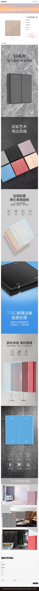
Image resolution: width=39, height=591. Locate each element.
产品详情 (4, 43)
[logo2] (11, 558)
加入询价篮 (31, 36)
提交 (35, 583)
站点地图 (34, 588)
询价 (31, 34)
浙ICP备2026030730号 (7, 588)
